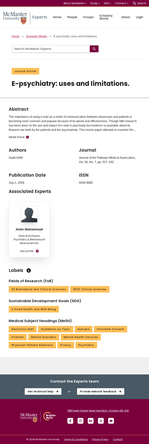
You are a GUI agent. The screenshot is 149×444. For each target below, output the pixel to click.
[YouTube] (111, 421)
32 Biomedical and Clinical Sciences (39, 289)
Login (139, 17)
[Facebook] (70, 421)
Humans (84, 329)
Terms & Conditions (76, 439)
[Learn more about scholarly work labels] (29, 270)
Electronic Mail (23, 329)
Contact (118, 439)
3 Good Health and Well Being (34, 309)
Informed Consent (110, 329)
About (125, 17)
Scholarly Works (106, 17)
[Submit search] (94, 48)
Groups (88, 17)
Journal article (25, 71)
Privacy (65, 345)
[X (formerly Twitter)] (101, 421)
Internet (18, 337)
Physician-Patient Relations (32, 345)
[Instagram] (80, 421)
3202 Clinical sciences (89, 289)
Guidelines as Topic (55, 329)
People (72, 17)
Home (57, 17)
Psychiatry (86, 345)
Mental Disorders (43, 337)
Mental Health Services (81, 337)
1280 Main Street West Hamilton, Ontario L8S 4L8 (98, 410)
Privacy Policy (100, 439)
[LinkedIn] (91, 421)
